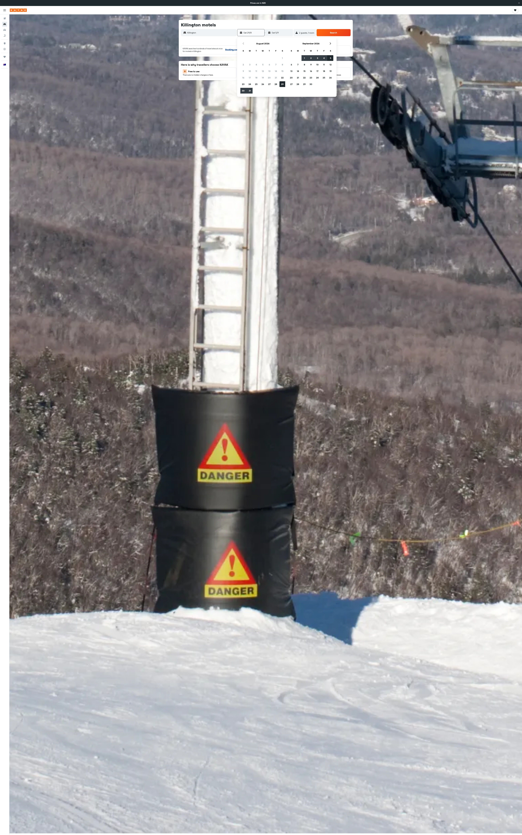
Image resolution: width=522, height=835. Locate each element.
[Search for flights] (4, 18)
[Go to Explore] (4, 43)
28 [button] (276, 84)
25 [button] (256, 84)
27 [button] (269, 84)
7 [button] (275, 64)
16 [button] (243, 77)
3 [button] (249, 64)
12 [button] (263, 71)
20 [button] (269, 77)
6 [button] (269, 64)
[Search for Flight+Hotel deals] (4, 35)
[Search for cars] (4, 30)
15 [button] (282, 71)
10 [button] (250, 71)
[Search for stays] (4, 24)
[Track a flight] (4, 49)
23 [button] (243, 84)
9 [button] (243, 71)
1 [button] (282, 58)
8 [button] (282, 64)
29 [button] (282, 84)
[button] (519, 3)
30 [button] (243, 90)
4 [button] (256, 64)
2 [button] (243, 64)
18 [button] (256, 77)
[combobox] (211, 33)
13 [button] (269, 71)
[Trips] (4, 57)
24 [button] (249, 84)
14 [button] (276, 71)
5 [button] (262, 64)
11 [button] (256, 71)
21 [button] (276, 77)
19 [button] (263, 77)
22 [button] (282, 77)
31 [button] (250, 90)
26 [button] (263, 84)
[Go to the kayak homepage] (18, 10)
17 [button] (250, 77)
